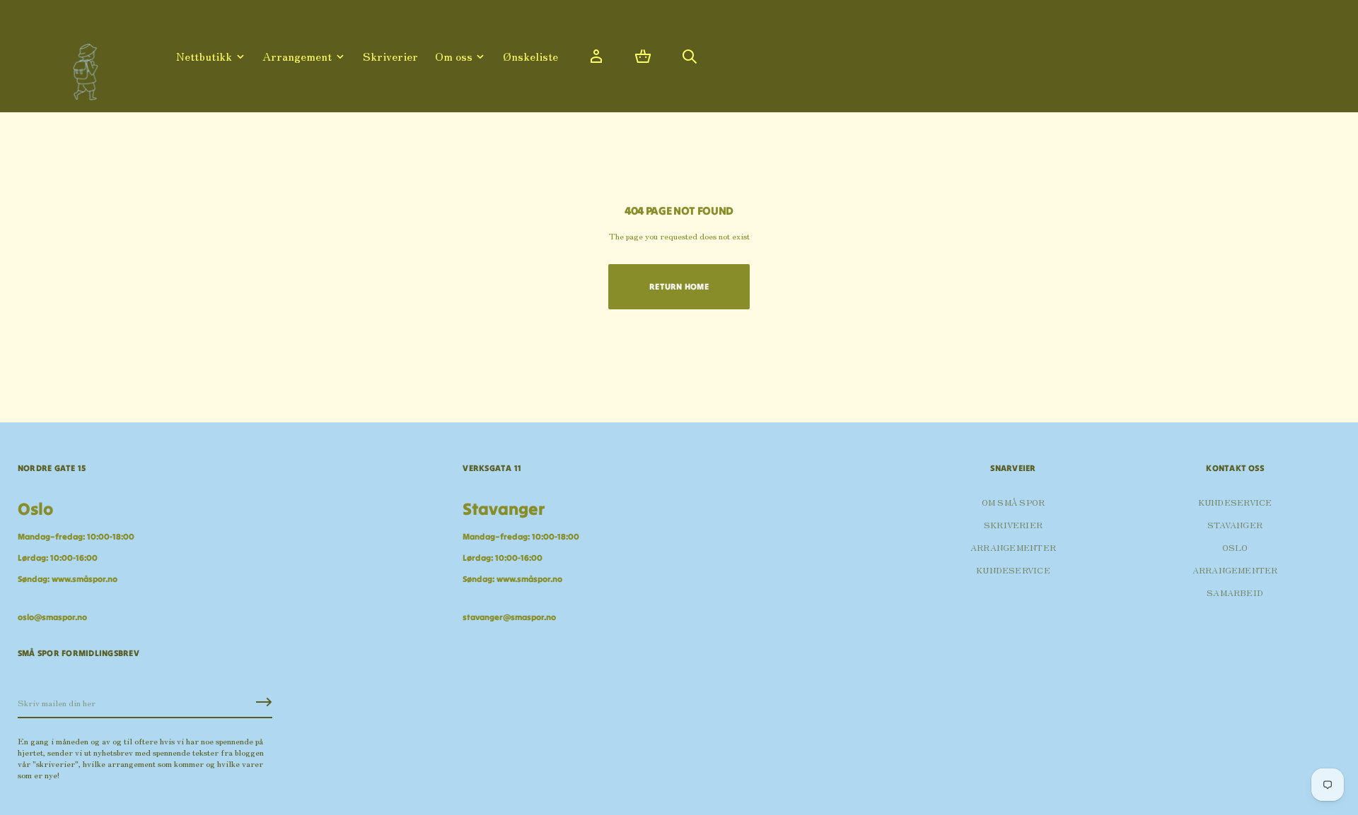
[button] (642, 56)
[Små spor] (81, 66)
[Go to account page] (596, 56)
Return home (679, 286)
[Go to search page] (689, 56)
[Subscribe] (263, 702)
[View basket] (642, 56)
